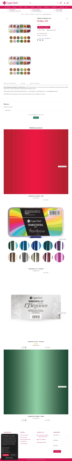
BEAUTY (26, 7)
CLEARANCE (54, 7)
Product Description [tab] (10, 83)
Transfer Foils (38, 14)
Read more (4, 445)
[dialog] (9, 447)
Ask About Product (52, 30)
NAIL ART (32, 14)
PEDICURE (39, 7)
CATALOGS (61, 7)
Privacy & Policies (23, 437)
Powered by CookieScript (9, 458)
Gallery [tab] (23, 83)
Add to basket (44, 27)
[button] (62, 166)
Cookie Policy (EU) (24, 443)
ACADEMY (14, 7)
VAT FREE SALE (23, 441)
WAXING (32, 7)
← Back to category (43, 38)
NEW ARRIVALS (8, 7)
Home (22, 14)
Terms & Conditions (24, 435)
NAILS (20, 7)
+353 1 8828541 (42, 439)
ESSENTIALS (46, 7)
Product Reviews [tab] (34, 83)
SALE (66, 7)
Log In (36, 117)
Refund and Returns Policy (25, 439)
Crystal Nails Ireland (34, 459)
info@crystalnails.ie (42, 442)
